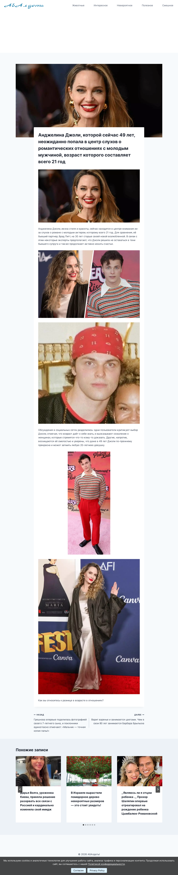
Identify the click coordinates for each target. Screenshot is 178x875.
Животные (78, 5)
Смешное (167, 5)
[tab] (83, 825)
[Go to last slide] (20, 789)
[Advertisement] (89, 31)
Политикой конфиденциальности (106, 864)
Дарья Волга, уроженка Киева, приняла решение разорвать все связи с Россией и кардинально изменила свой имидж (37, 801)
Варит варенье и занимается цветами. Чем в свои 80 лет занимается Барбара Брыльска (117, 719)
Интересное (101, 5)
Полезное (147, 5)
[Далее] (158, 789)
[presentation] (38, 771)
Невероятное (124, 5)
